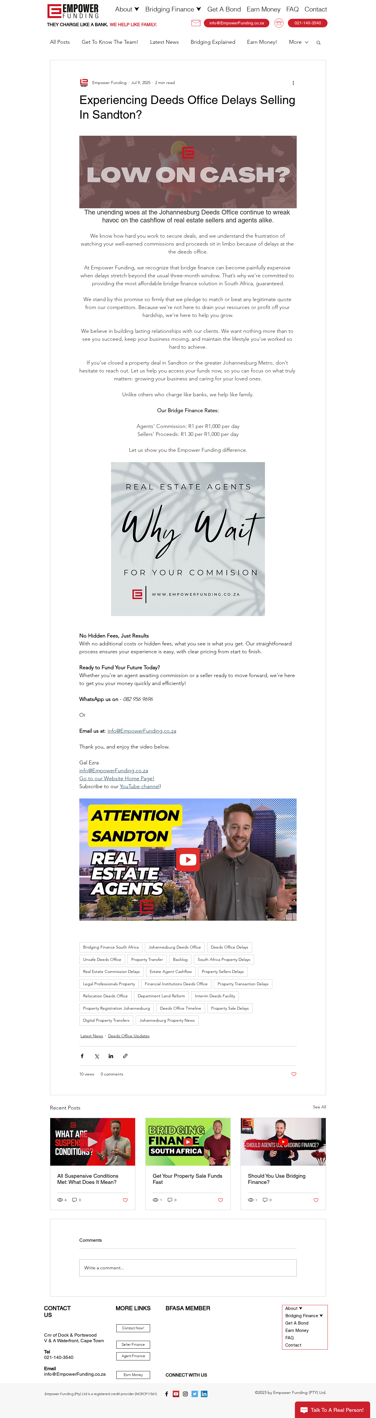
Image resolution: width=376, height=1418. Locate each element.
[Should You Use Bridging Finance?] (283, 1142)
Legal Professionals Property (109, 983)
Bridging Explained (213, 42)
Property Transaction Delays (243, 983)
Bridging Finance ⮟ (304, 1316)
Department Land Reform (161, 996)
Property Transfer (147, 959)
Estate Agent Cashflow (171, 971)
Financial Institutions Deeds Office (176, 983)
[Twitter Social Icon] (195, 1394)
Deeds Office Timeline (180, 1008)
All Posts (60, 42)
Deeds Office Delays (229, 947)
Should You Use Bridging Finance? (277, 1179)
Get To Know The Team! (110, 42)
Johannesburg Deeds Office (175, 947)
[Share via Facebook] (82, 1056)
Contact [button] (293, 1345)
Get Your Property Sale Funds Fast (187, 1179)
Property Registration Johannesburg (116, 1008)
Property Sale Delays (230, 1008)
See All (319, 1107)
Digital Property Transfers (106, 1020)
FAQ (289, 1338)
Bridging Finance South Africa (111, 947)
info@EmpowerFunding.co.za (75, 1374)
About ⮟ (294, 1309)
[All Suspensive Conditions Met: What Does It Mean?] (92, 1142)
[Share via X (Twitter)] (96, 1056)
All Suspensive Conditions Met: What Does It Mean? (87, 1179)
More (295, 42)
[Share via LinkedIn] (111, 1056)
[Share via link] (125, 1056)
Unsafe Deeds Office (102, 959)
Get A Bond (296, 1323)
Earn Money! (262, 42)
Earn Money (296, 1331)
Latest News (164, 42)
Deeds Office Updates (129, 1035)
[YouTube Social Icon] (176, 1394)
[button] (127, 9)
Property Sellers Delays (223, 971)
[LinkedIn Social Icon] (204, 1394)
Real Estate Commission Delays (111, 971)
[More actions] (293, 82)
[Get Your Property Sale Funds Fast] (188, 1142)
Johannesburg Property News (167, 1020)
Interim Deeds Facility (215, 996)
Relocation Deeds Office (105, 996)
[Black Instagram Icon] (185, 1394)
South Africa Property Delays (224, 959)
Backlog (180, 959)
